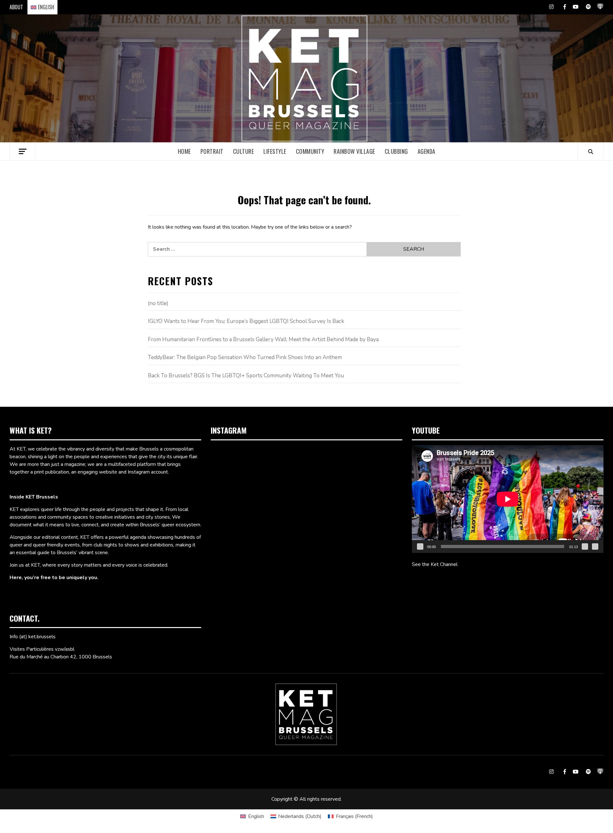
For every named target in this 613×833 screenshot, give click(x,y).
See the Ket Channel (435, 564)
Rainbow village (354, 151)
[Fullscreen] (595, 546)
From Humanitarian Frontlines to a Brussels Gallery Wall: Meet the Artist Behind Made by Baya (263, 339)
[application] (507, 499)
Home (184, 151)
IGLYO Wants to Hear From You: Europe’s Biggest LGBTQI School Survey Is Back (246, 321)
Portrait (212, 151)
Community (310, 151)
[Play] (420, 546)
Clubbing (396, 151)
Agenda (426, 151)
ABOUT (16, 7)
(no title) (158, 303)
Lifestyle (274, 151)
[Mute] (585, 546)
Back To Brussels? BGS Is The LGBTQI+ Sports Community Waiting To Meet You (246, 375)
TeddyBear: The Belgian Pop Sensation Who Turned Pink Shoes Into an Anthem (245, 357)
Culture (243, 151)
